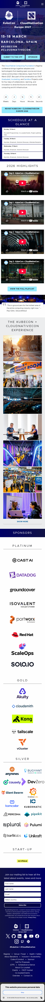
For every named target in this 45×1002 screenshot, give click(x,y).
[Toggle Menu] (42, 4)
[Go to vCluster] (22, 745)
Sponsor (31, 959)
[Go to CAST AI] (22, 561)
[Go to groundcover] (22, 590)
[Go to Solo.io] (22, 665)
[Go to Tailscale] (22, 732)
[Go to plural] (12, 825)
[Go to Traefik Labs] (12, 836)
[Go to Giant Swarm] (12, 793)
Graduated (6, 79)
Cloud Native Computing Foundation (19, 66)
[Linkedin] (19, 936)
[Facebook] (37, 936)
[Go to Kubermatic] (33, 804)
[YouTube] (31, 936)
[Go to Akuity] (22, 694)
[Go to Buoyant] (33, 772)
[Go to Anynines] (12, 772)
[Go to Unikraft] (33, 836)
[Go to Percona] (12, 814)
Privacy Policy (32, 917)
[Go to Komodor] (12, 804)
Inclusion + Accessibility (31, 957)
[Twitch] (22, 941)
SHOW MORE (22, 521)
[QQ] (25, 936)
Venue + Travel (20, 954)
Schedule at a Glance (26, 965)
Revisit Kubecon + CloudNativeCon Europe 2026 (22, 110)
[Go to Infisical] (22, 861)
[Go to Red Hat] (22, 635)
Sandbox (27, 79)
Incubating (15, 79)
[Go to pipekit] (33, 814)
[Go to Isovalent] (22, 605)
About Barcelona (11, 957)
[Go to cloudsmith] (22, 707)
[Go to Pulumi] (33, 825)
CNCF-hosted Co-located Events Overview (23, 972)
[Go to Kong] (22, 719)
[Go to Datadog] (22, 575)
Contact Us (28, 976)
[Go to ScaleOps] (22, 650)
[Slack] (28, 941)
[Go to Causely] (12, 782)
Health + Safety (35, 954)
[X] (8, 936)
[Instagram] (17, 941)
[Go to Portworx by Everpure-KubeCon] (22, 620)
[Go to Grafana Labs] (33, 793)
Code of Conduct (17, 959)
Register (7, 954)
